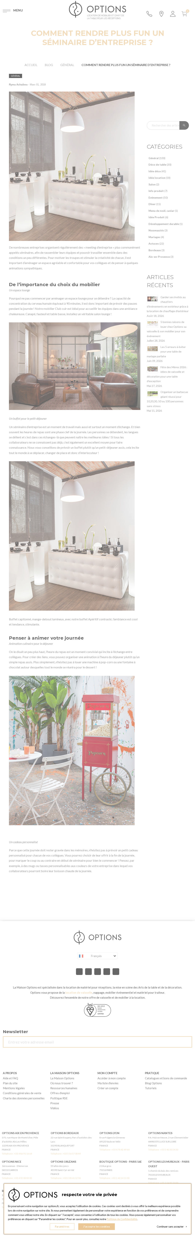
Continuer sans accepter (172, 1226)
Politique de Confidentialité (122, 1219)
